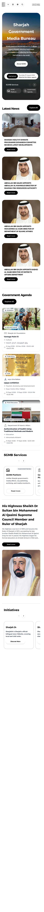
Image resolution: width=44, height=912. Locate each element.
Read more (11, 149)
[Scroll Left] (30, 85)
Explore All (33, 108)
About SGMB (21, 64)
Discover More (15, 641)
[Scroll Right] (34, 85)
